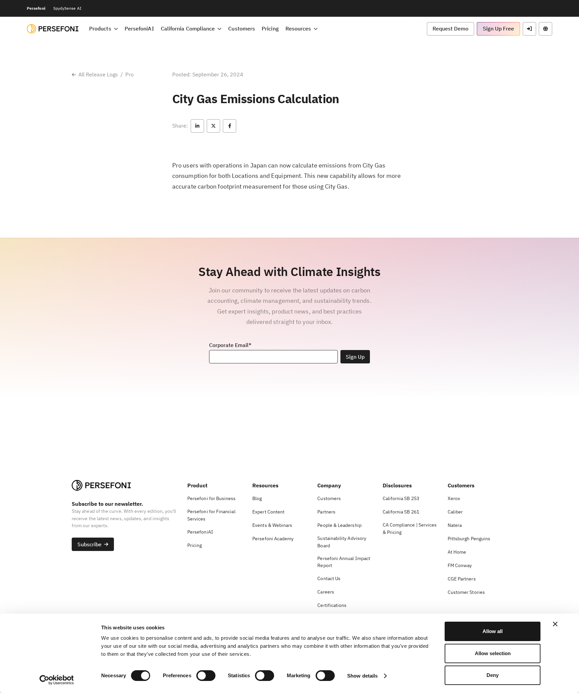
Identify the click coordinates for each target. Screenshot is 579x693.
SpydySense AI (67, 8)
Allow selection (493, 653)
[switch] (205, 675)
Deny (493, 675)
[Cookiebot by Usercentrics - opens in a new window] (56, 680)
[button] (103, 29)
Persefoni (36, 8)
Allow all (492, 631)
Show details (362, 676)
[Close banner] (555, 624)
